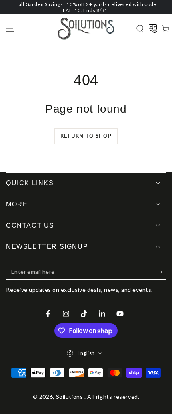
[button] (140, 29)
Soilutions (70, 396)
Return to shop (86, 136)
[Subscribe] (161, 272)
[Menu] (10, 29)
